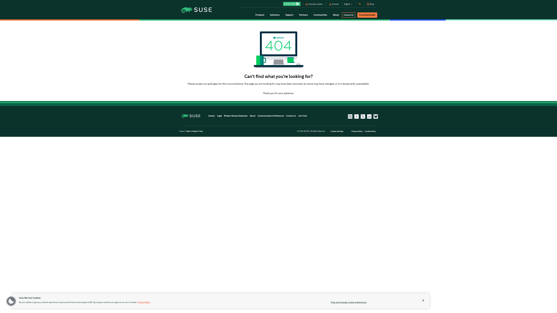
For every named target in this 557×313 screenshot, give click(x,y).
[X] (363, 116)
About (252, 116)
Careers (211, 116)
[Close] (423, 300)
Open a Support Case (194, 131)
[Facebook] (356, 116)
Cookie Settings (337, 131)
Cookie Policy (370, 131)
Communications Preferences (271, 116)
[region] (220, 300)
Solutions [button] (275, 15)
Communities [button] (320, 15)
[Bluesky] (376, 116)
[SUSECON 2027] (292, 4)
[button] (292, 3)
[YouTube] (350, 116)
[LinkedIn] (369, 116)
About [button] (336, 15)
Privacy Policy (357, 131)
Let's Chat (302, 116)
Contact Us (291, 116)
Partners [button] (303, 15)
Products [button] (259, 15)
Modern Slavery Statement (236, 116)
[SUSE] (192, 116)
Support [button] (289, 15)
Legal (219, 116)
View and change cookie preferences (348, 302)
